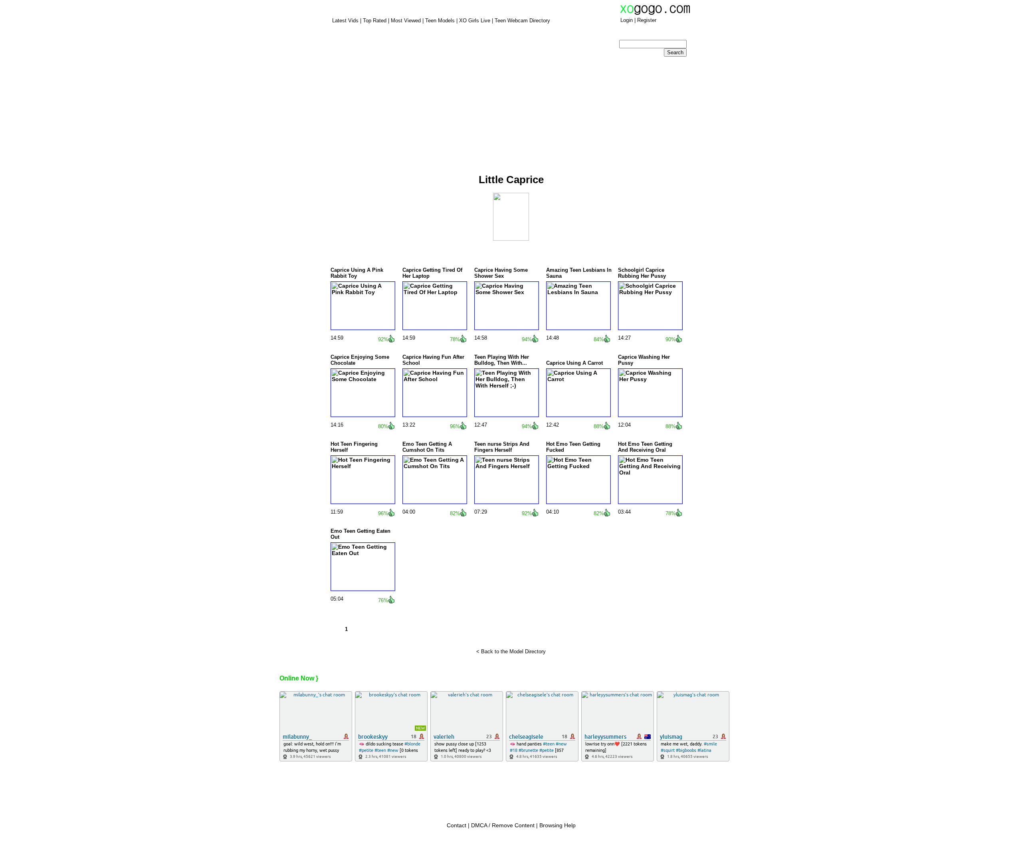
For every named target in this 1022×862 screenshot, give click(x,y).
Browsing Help (557, 825)
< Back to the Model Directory (511, 651)
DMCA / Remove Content (503, 825)
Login (626, 20)
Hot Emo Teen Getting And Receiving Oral (645, 447)
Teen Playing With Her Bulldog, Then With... (501, 360)
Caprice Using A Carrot (574, 363)
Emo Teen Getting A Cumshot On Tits (427, 447)
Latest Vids (345, 21)
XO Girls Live (474, 21)
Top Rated (374, 21)
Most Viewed (406, 21)
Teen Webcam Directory (522, 21)
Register (646, 20)
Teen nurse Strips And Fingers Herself (501, 447)
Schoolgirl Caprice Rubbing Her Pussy (642, 273)
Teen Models (440, 21)
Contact (456, 825)
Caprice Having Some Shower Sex (501, 273)
